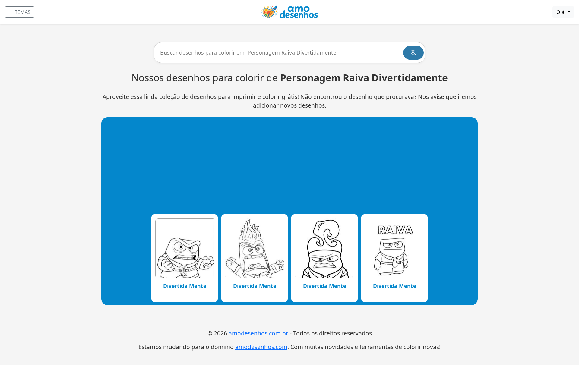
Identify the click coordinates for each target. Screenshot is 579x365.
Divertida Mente (184, 285)
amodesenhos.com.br (258, 333)
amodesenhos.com (261, 347)
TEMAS (22, 12)
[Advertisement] (289, 165)
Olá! (561, 12)
